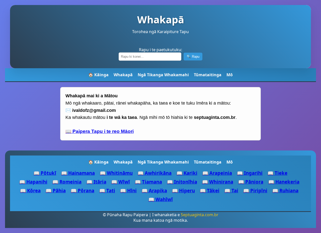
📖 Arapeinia (217, 173)
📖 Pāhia (56, 190)
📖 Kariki (187, 173)
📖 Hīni (128, 190)
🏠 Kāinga (98, 74)
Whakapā (123, 74)
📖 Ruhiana (285, 190)
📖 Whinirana (217, 182)
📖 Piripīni (255, 190)
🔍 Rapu (193, 56)
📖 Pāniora (250, 182)
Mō (229, 74)
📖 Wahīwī (160, 199)
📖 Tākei (209, 190)
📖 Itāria (96, 182)
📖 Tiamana (148, 182)
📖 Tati (107, 190)
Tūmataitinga (207, 74)
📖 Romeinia (67, 182)
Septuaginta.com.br (199, 214)
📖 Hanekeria (283, 182)
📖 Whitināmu (116, 173)
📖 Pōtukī (45, 173)
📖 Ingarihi (250, 173)
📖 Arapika (154, 190)
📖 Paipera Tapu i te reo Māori (99, 131)
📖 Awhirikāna (155, 173)
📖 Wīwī (120, 182)
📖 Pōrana (82, 190)
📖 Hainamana (78, 173)
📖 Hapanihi (33, 182)
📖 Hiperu (183, 190)
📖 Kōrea (30, 190)
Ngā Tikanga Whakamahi (163, 74)
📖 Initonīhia (182, 182)
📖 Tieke (277, 173)
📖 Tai (231, 190)
